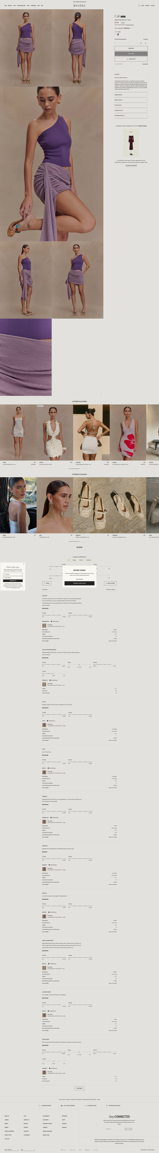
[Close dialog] (24, 564)
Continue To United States (79, 583)
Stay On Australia (79, 579)
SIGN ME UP (13, 580)
